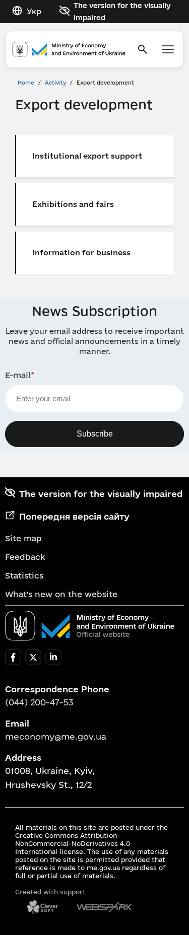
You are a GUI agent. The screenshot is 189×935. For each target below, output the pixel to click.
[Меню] (168, 49)
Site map (23, 538)
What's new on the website (61, 594)
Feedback (25, 556)
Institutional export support (87, 156)
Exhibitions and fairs (73, 204)
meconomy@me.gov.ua (55, 736)
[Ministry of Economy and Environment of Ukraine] (89, 626)
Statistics (24, 575)
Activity (55, 83)
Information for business (81, 252)
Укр (34, 11)
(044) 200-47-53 (39, 702)
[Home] (68, 49)
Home (26, 83)
